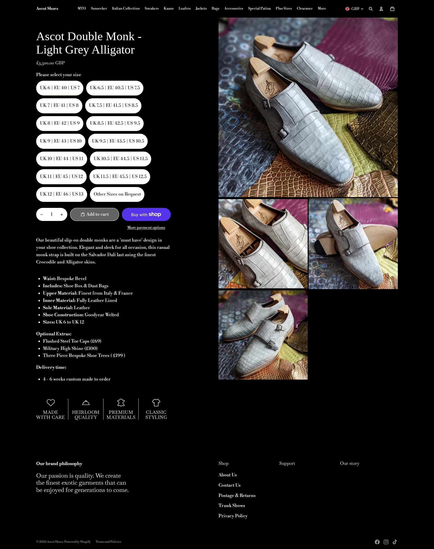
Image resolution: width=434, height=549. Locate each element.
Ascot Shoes (55, 542)
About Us (228, 475)
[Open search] (370, 8)
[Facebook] (377, 542)
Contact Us (230, 485)
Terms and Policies (108, 542)
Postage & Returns (237, 495)
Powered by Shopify (77, 542)
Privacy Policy (233, 516)
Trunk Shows (232, 506)
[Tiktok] (395, 542)
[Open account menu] (381, 8)
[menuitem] (322, 8)
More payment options (146, 227)
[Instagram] (386, 542)
